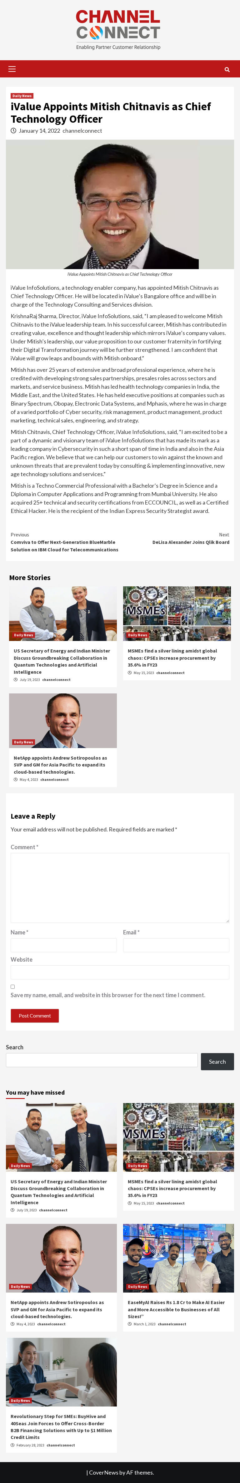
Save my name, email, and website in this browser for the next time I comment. (108, 995)
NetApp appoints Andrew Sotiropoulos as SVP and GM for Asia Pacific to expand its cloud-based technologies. (60, 765)
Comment (24, 847)
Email (131, 932)
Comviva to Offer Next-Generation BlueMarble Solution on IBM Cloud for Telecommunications (64, 542)
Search (14, 1047)
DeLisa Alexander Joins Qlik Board (190, 538)
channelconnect (82, 130)
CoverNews (103, 1472)
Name (19, 932)
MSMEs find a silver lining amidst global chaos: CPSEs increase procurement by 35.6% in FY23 (172, 658)
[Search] (227, 70)
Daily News (22, 95)
